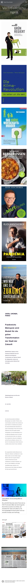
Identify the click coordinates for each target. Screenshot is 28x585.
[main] (14, 10)
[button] (2, 2)
